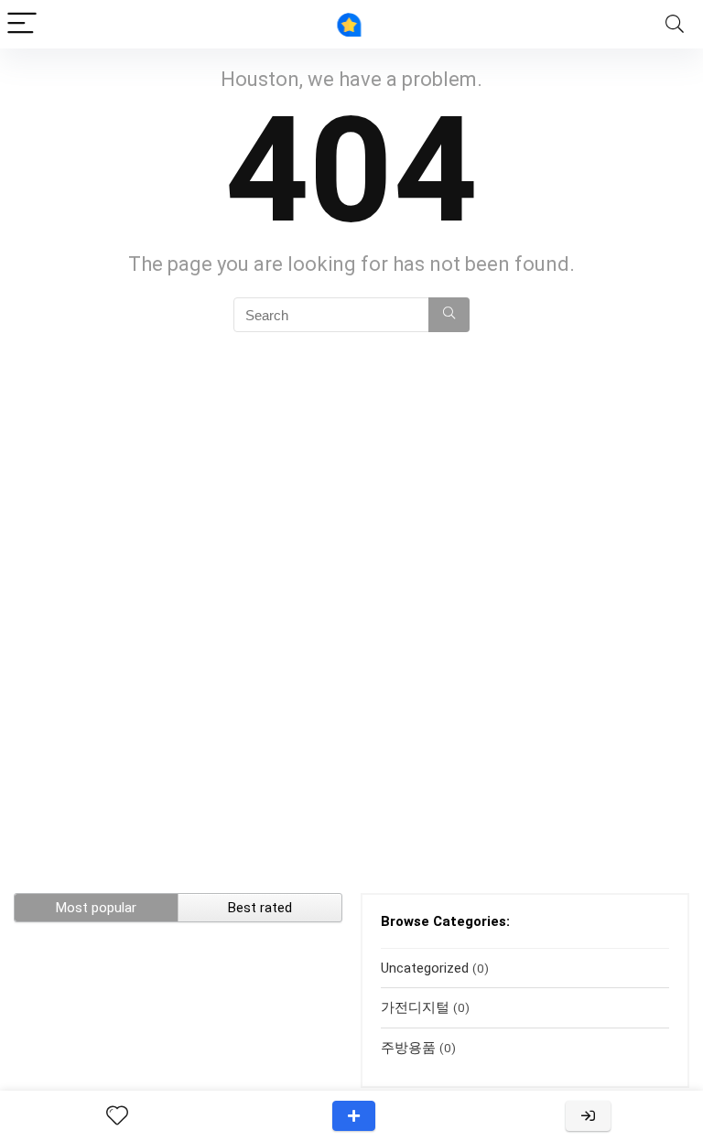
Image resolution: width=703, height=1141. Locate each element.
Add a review (353, 1116)
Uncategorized (425, 968)
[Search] (675, 24)
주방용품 (408, 1047)
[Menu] (22, 24)
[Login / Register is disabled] (588, 1116)
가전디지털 (415, 1007)
